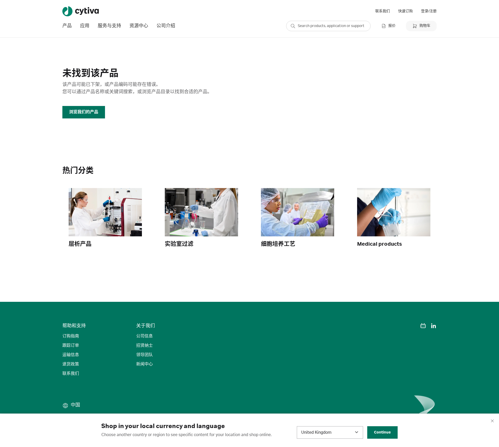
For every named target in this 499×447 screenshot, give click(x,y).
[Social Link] (413, 326)
